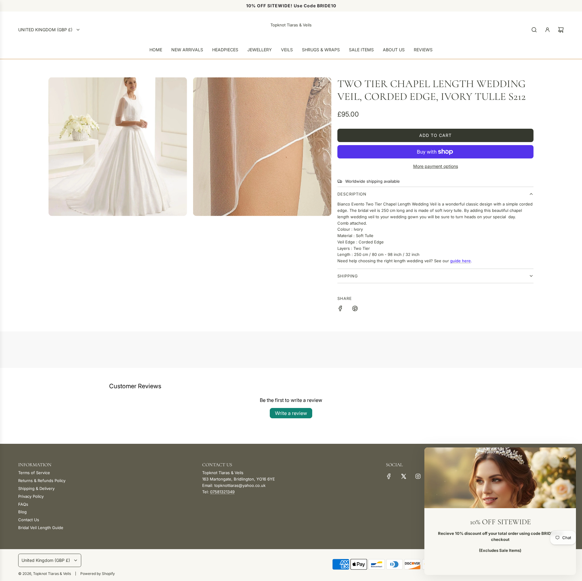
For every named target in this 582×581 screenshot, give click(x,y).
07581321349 (222, 491)
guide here (460, 260)
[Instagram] (418, 476)
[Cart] (560, 29)
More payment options (435, 166)
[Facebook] (389, 476)
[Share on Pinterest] (355, 309)
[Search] (534, 29)
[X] (403, 476)
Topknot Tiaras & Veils (291, 24)
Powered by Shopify (97, 573)
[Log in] (547, 29)
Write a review (291, 413)
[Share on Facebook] (340, 309)
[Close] (564, 458)
